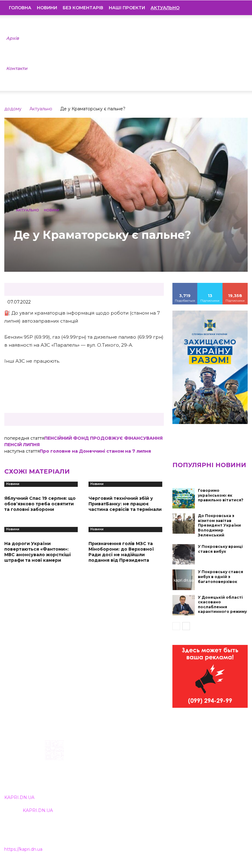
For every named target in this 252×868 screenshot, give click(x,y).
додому (13, 109)
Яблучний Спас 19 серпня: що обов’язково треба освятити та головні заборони (40, 503)
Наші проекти (127, 7)
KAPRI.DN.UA (19, 797)
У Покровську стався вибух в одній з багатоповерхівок (220, 576)
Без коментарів (83, 7)
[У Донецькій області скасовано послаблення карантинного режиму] (183, 605)
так (185, 285)
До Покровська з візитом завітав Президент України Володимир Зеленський (219, 525)
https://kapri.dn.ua (23, 849)
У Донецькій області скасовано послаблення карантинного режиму (222, 604)
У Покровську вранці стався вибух (220, 549)
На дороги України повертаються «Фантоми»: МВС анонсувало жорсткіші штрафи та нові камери (37, 552)
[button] (238, 7)
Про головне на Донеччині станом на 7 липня (95, 451)
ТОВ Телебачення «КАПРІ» (114, 770)
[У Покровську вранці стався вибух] (183, 554)
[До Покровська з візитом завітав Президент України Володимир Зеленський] (183, 523)
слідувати (210, 285)
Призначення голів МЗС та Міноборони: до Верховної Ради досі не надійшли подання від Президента (121, 552)
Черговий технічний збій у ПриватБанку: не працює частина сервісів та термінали (125, 503)
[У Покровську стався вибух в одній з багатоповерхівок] (183, 579)
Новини (47, 7)
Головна (20, 7)
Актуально (41, 109)
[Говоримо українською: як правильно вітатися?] (183, 498)
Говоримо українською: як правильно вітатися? (220, 495)
